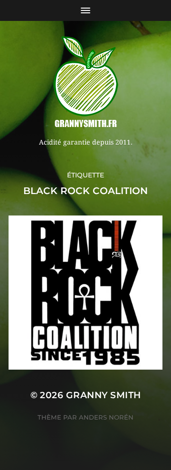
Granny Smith (103, 395)
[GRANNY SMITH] (85, 82)
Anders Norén (106, 417)
